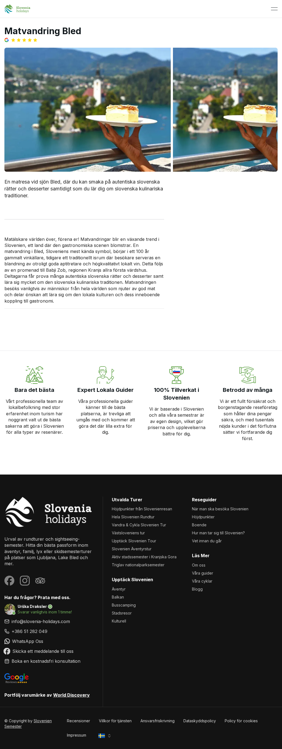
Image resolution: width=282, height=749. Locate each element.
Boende (199, 524)
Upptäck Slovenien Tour (134, 540)
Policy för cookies (241, 720)
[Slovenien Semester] (49, 512)
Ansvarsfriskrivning (157, 720)
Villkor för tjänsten (115, 720)
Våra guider (202, 573)
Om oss (198, 565)
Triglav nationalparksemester (138, 564)
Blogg (197, 589)
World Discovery (71, 695)
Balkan (118, 597)
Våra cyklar (202, 581)
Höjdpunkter (203, 516)
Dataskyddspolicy (199, 720)
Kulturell (119, 621)
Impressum (76, 735)
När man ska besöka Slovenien (220, 508)
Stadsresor (122, 613)
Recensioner (78, 720)
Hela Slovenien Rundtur (133, 516)
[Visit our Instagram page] (25, 581)
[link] (49, 631)
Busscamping (124, 605)
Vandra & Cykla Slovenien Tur (139, 524)
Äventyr (119, 589)
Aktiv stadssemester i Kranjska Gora (144, 556)
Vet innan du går (207, 540)
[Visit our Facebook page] (9, 581)
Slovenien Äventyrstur (131, 548)
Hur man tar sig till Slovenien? (218, 532)
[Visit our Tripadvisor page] (40, 581)
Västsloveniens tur (128, 532)
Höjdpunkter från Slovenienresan (142, 508)
